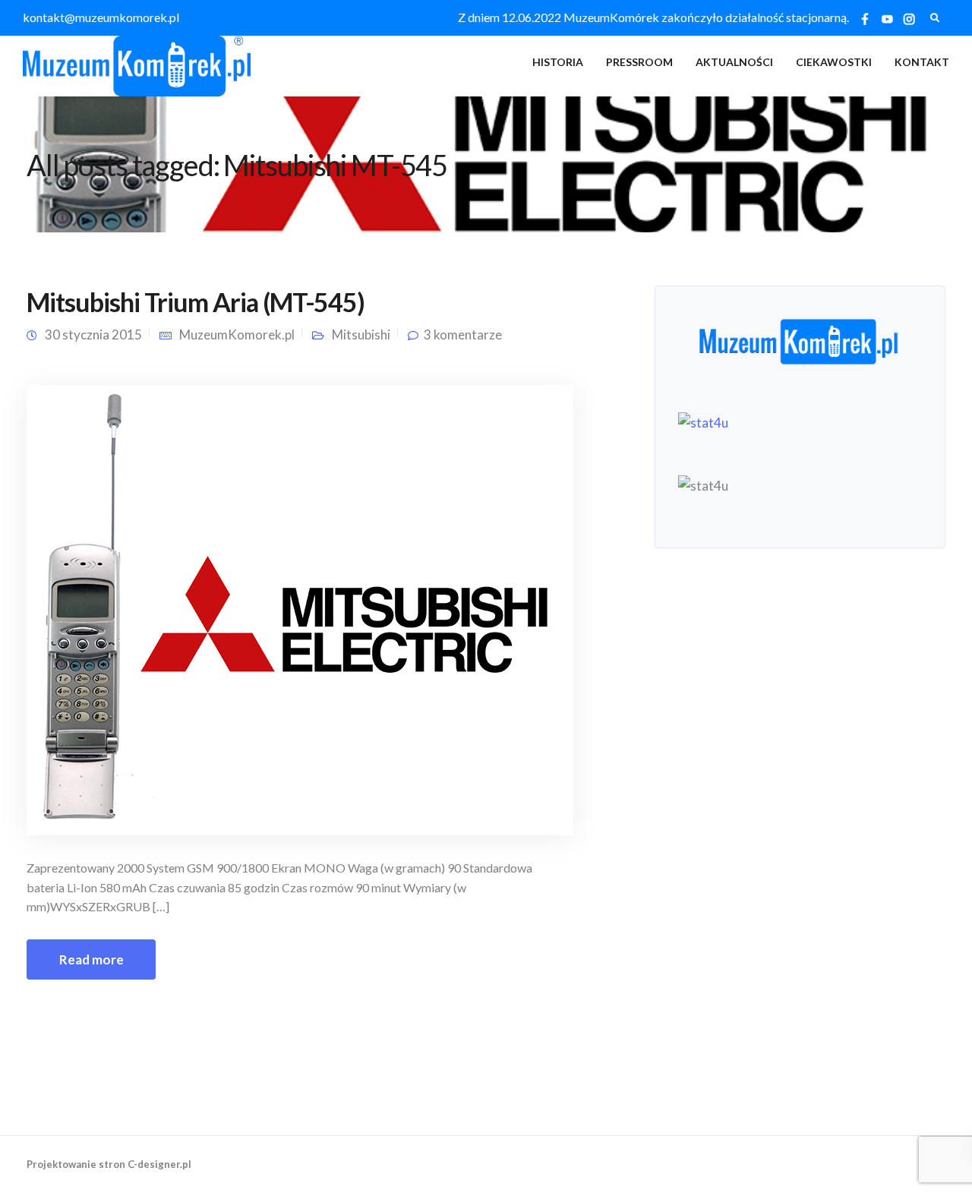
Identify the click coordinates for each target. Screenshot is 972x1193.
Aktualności (734, 61)
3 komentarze (463, 334)
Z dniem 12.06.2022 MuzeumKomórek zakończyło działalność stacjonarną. (653, 17)
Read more (91, 959)
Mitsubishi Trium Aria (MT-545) (195, 301)
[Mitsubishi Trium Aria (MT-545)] (300, 609)
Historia (557, 61)
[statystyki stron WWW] (703, 421)
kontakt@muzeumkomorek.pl (101, 17)
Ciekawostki (834, 61)
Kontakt (922, 61)
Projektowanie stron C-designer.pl (109, 1164)
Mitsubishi (361, 334)
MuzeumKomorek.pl (237, 334)
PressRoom (639, 61)
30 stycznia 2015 (93, 334)
